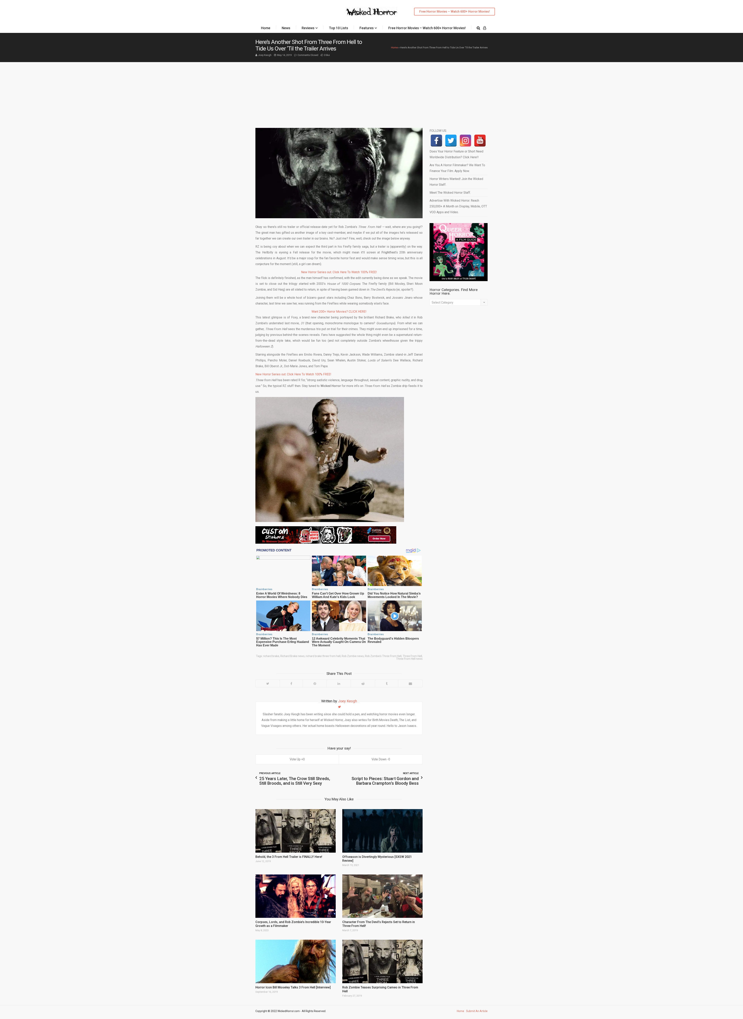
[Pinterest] (315, 683)
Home (265, 28)
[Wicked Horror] (371, 11)
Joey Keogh (264, 55)
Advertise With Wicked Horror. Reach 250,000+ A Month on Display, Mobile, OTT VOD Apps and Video (458, 206)
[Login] (485, 28)
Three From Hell (412, 656)
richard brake (271, 656)
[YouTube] (480, 140)
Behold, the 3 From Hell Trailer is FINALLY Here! (288, 857)
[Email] (410, 683)
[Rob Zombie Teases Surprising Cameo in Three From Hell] (382, 961)
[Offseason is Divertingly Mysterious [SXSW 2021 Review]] (382, 830)
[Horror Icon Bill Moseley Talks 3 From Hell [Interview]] (295, 961)
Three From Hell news (409, 658)
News (286, 28)
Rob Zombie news (353, 656)
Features (367, 28)
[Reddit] (363, 683)
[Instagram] (465, 140)
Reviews (308, 28)
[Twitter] (268, 683)
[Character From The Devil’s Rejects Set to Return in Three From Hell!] (382, 896)
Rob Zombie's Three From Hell (383, 656)
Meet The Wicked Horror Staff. (450, 192)
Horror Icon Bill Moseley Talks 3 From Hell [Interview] (293, 987)
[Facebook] (291, 683)
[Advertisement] (371, 91)
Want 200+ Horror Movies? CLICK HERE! (339, 311)
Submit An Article (477, 1011)
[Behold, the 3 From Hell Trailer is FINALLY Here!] (295, 830)
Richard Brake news (292, 656)
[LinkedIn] (339, 683)
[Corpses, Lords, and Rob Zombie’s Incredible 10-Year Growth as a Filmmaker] (295, 896)
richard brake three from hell (323, 656)
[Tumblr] (386, 683)
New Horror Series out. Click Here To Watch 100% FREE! (339, 272)
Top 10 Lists (338, 28)
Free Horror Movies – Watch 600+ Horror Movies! (454, 11)
